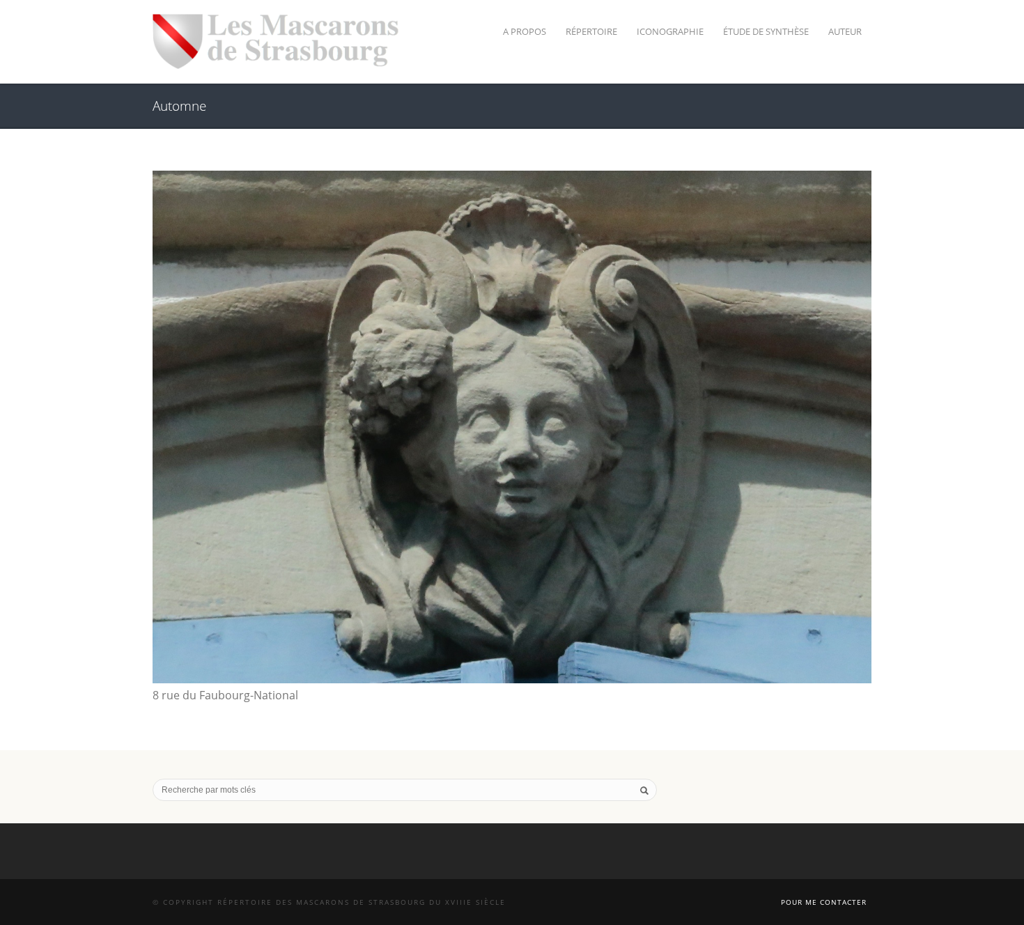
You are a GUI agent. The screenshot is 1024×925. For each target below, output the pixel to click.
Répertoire (591, 31)
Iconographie (670, 31)
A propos (524, 31)
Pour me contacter (824, 902)
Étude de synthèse (766, 31)
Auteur (845, 31)
